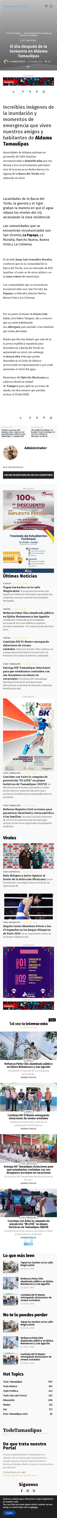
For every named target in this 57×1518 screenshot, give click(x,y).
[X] (30, 92)
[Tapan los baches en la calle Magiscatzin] (10, 1267)
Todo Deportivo (11, 872)
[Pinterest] (37, 92)
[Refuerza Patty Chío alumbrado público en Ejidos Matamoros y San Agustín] (28, 1046)
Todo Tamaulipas (13, 33)
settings (34, 1507)
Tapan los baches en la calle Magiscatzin (37, 1264)
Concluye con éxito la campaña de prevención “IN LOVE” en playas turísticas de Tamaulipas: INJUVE (25, 780)
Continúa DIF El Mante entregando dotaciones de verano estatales (26, 645)
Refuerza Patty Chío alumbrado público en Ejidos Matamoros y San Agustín (28, 1065)
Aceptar (9, 1513)
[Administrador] (6, 62)
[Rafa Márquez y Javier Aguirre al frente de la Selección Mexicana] (28, 856)
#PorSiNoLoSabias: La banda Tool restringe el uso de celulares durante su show (43, 433)
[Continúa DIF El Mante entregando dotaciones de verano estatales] (28, 1097)
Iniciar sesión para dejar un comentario (28, 475)
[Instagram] (27, 1491)
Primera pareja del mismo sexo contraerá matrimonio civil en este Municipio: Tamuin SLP (13, 433)
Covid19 (7, 584)
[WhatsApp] (44, 92)
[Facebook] (23, 92)
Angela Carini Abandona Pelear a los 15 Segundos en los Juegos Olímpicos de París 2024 (27, 930)
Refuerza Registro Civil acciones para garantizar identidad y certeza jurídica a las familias (28, 813)
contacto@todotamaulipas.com (20, 1475)
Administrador (18, 61)
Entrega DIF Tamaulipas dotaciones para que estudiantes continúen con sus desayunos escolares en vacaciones (28, 1169)
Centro (7, 609)
